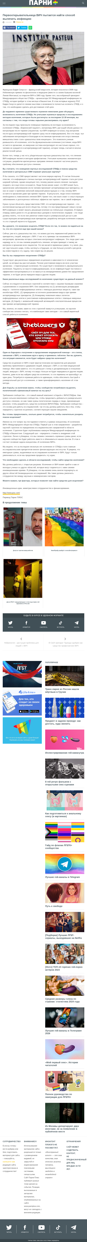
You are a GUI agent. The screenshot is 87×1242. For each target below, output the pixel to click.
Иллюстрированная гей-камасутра (64, 753)
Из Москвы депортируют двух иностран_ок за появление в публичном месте (62, 1129)
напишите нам (9, 1162)
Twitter (24, 28)
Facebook (11, 28)
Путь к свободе (53, 906)
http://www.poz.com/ (11, 493)
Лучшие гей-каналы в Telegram (62, 877)
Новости (19, 22)
